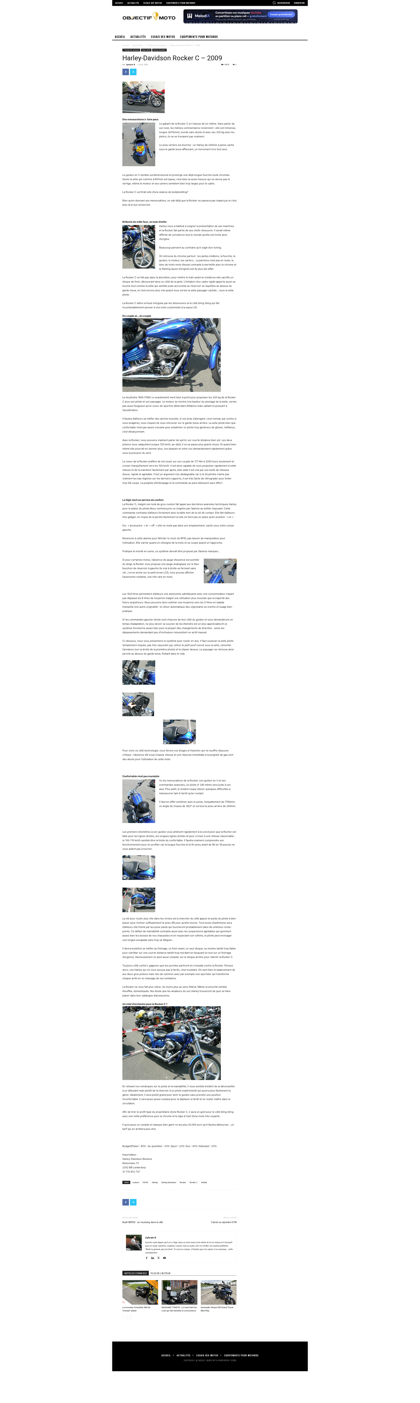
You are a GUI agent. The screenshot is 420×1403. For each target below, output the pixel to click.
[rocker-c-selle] (179, 867)
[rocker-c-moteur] (179, 355)
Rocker (183, 1182)
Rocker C (194, 1182)
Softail (204, 1182)
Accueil (125, 45)
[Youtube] (165, 1258)
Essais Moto (137, 45)
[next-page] (130, 1317)
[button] (281, 2)
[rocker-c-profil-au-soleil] (179, 1043)
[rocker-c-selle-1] (179, 672)
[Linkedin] (154, 1258)
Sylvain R (130, 64)
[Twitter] (133, 72)
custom (135, 1182)
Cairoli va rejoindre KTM (224, 1222)
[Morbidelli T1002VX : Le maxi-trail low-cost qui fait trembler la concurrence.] (179, 1292)
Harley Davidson (159, 50)
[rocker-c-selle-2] (179, 704)
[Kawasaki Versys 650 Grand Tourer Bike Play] (219, 1292)
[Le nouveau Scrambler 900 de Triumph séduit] (140, 1292)
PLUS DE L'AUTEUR (160, 1273)
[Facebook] (125, 72)
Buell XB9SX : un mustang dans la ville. (142, 1222)
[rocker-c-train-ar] (179, 900)
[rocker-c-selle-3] (179, 732)
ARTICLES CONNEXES (135, 1273)
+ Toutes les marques (156, 45)
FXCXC (145, 1182)
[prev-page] (124, 1317)
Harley (155, 1182)
